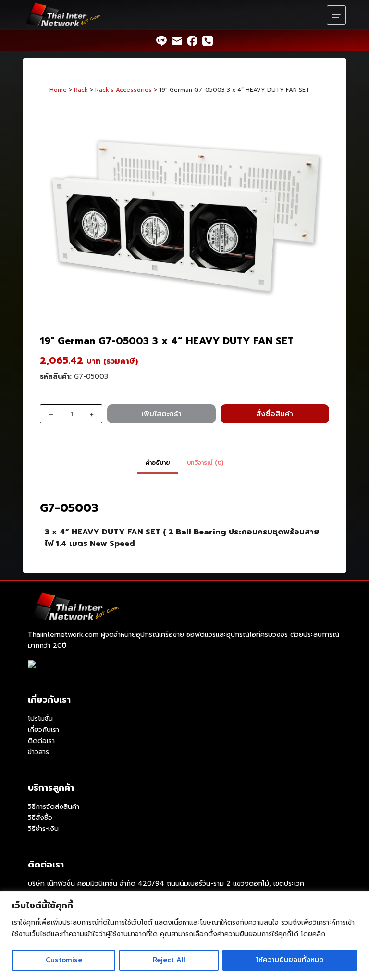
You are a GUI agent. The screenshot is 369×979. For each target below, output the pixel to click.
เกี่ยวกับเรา (43, 730)
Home (58, 90)
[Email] (177, 41)
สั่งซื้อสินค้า (274, 414)
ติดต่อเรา (41, 741)
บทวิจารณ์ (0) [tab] (205, 463)
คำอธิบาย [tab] (158, 463)
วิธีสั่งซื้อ (40, 818)
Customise (64, 960)
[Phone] (207, 41)
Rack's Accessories (123, 90)
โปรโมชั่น (40, 719)
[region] (184, 935)
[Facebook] (192, 41)
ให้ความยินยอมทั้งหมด (290, 960)
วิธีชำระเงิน (43, 829)
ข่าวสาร (38, 752)
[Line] (161, 41)
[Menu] (336, 15)
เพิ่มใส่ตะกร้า (161, 414)
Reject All (169, 960)
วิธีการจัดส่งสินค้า (53, 807)
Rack (81, 90)
